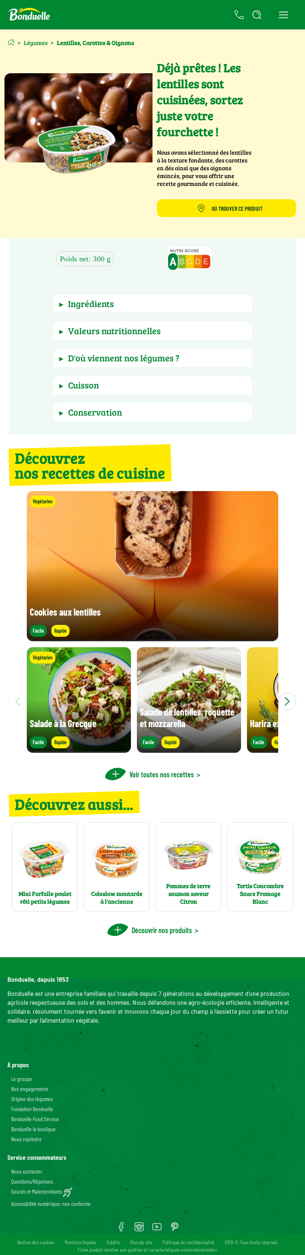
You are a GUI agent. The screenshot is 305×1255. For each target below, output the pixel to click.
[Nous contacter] (239, 14)
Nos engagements (29, 1088)
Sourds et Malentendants (36, 1191)
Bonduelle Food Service (35, 1118)
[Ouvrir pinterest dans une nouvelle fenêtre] (174, 1229)
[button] (189, 259)
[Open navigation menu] (283, 14)
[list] (152, 701)
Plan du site (141, 1242)
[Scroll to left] (18, 701)
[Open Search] (257, 14)
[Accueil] (11, 42)
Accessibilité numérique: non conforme (51, 1203)
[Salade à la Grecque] (79, 749)
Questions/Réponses (32, 1181)
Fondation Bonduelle (32, 1108)
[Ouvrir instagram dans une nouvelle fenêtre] (139, 1229)
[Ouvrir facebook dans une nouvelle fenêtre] (121, 1229)
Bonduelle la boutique (33, 1128)
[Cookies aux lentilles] (152, 638)
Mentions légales (80, 1242)
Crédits (113, 1242)
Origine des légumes (32, 1098)
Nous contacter (26, 1171)
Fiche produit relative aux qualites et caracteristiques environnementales (147, 1249)
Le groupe (21, 1078)
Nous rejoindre (26, 1138)
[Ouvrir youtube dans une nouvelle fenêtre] (156, 1229)
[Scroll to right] (287, 701)
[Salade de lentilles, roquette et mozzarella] (189, 749)
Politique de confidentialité (188, 1242)
